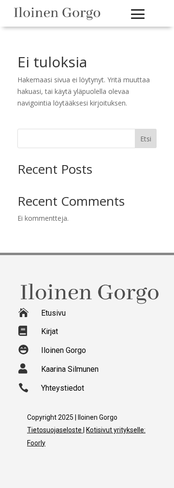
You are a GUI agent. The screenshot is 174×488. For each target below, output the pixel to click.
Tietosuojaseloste (55, 430)
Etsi (145, 138)
